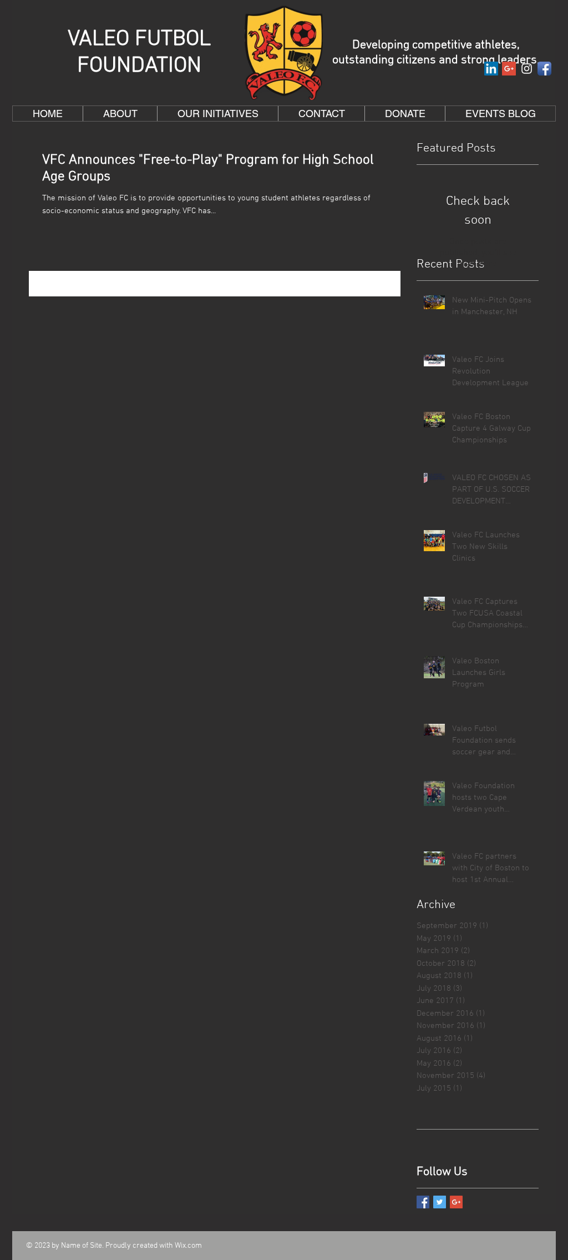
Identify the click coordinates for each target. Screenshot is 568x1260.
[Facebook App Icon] (544, 68)
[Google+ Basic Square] (456, 1202)
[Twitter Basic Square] (439, 1202)
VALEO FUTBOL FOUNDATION (139, 52)
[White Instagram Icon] (527, 68)
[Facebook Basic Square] (423, 1202)
